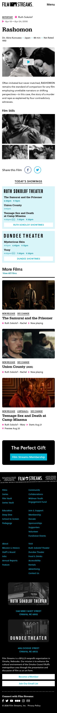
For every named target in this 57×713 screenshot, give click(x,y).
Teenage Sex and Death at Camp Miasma (19, 214)
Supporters (34, 527)
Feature (6, 564)
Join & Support (35, 510)
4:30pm (7, 219)
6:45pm (16, 245)
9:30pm (29, 219)
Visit (30, 543)
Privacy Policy (34, 705)
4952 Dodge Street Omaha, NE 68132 (28, 650)
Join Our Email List (28, 683)
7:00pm (20, 219)
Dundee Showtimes (28, 258)
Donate (32, 518)
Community (34, 489)
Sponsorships (35, 523)
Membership (34, 514)
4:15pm (7, 245)
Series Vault (8, 502)
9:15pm (16, 200)
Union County (13, 205)
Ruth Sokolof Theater (38, 547)
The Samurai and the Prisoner (23, 197)
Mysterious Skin (14, 242)
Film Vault (7, 498)
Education (7, 510)
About (5, 543)
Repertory (7, 17)
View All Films (10, 273)
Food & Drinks (35, 556)
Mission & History (11, 547)
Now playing (37, 323)
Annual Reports (10, 560)
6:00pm (7, 200)
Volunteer (33, 531)
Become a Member (28, 676)
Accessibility (34, 560)
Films (4, 489)
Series (5, 494)
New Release (8, 313)
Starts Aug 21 (35, 424)
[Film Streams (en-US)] (18, 4)
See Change (23, 313)
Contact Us (33, 573)
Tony (7, 250)
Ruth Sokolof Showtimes (28, 224)
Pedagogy (7, 523)
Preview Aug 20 (12, 428)
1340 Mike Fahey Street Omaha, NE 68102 (28, 612)
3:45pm (7, 208)
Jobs (4, 556)
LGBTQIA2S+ (22, 411)
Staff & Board (8, 552)
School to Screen (10, 518)
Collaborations (35, 494)
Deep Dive (7, 514)
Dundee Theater (36, 552)
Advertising (34, 568)
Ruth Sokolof (25, 17)
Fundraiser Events (37, 535)
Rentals (32, 564)
